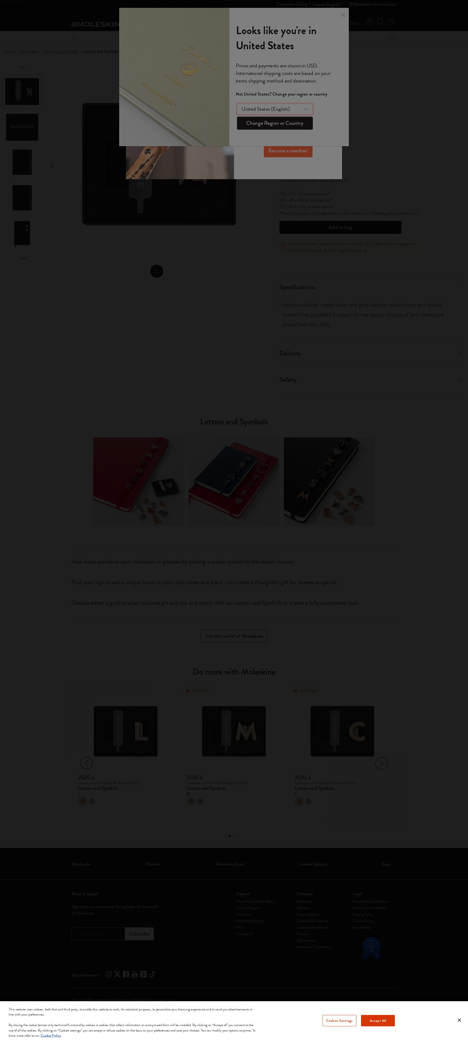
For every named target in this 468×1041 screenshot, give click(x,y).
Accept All (378, 1020)
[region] (234, 1021)
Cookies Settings (339, 1020)
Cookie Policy (51, 1035)
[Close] (459, 1020)
